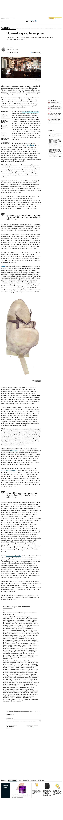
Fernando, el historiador (8, 470)
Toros (50, 28)
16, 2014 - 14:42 (14, 49)
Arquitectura (37, 28)
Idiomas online (33, 780)
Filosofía (13, 720)
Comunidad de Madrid (24, 720)
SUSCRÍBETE (51, 18)
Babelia (53, 28)
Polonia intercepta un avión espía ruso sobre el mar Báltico (54, 120)
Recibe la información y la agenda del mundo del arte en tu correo (20, 711)
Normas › (39, 714)
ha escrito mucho (13, 556)
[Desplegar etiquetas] (40, 721)
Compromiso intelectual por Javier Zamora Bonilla (4, 116)
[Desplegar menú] (2, 21)
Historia (32, 28)
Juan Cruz (10, 48)
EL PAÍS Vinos (41, 780)
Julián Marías (9, 720)
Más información (10, 727)
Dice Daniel (14, 451)
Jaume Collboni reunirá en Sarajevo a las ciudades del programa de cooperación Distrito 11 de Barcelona (54, 115)
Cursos (20, 780)
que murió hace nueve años (30, 112)
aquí (33, 726)
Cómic (41, 28)
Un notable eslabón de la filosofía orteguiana (4, 134)
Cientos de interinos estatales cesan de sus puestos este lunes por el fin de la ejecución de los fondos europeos (55, 151)
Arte (26, 28)
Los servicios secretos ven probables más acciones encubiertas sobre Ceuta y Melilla (55, 155)
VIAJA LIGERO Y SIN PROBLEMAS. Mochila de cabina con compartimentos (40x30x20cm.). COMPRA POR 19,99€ (47, 793)
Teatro (19, 28)
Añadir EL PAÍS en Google (36, 52)
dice (30, 145)
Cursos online (26, 780)
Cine (13, 28)
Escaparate (3, 780)
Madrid (17, 720)
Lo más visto (51, 130)
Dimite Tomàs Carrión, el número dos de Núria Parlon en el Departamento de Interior (55, 110)
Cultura (5, 28)
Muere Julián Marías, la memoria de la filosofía (4, 127)
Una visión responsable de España (4, 121)
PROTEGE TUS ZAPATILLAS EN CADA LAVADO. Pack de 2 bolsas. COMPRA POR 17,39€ (57, 792)
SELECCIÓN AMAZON (12, 780)
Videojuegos (45, 28)
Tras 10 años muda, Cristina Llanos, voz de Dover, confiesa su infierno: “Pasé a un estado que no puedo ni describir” (55, 141)
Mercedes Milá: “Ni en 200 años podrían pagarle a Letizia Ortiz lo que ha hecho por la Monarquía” (55, 145)
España (30, 720)
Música (16, 28)
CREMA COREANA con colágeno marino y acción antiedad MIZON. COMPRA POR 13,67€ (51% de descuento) (20, 796)
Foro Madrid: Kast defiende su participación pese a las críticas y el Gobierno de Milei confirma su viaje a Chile (54, 104)
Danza (29, 28)
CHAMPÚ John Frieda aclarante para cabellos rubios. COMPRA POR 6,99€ (36, 792)
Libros (23, 28)
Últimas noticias (58, 28)
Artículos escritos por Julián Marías (5, 143)
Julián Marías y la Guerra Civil (5, 139)
